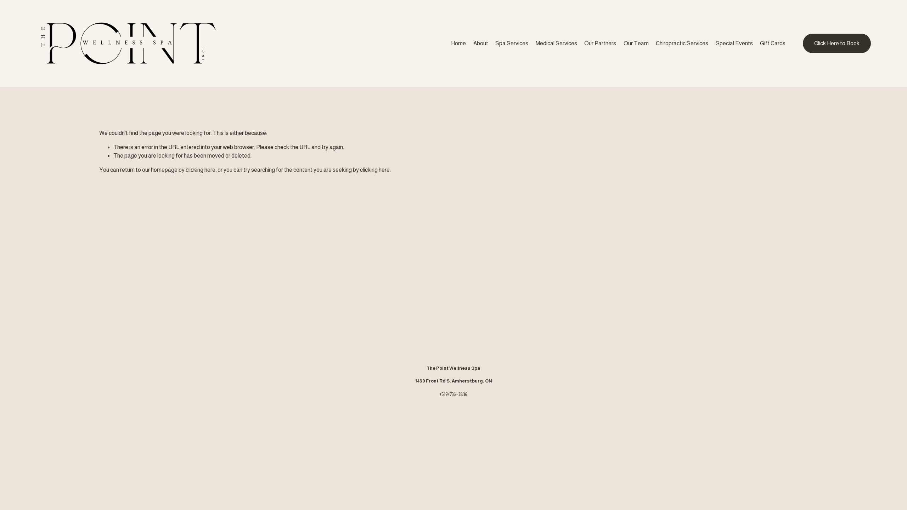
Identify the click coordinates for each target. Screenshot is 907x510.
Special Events (734, 43)
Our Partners (600, 43)
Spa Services (511, 43)
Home (458, 43)
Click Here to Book (837, 43)
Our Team (636, 43)
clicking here (200, 170)
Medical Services (556, 43)
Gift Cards (772, 43)
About (480, 43)
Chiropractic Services (682, 43)
